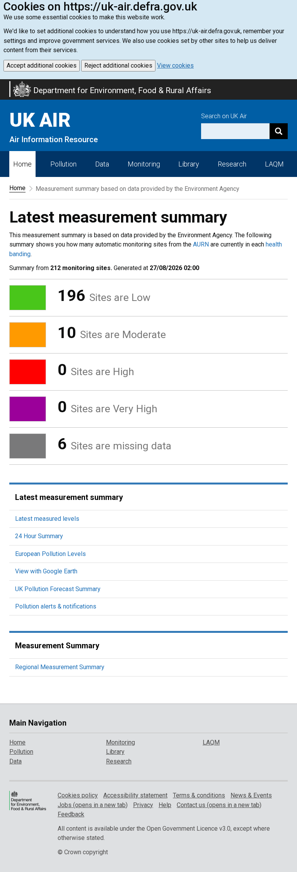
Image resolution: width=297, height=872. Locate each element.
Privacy (143, 805)
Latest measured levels (47, 518)
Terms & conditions (199, 795)
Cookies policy (78, 795)
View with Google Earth (46, 571)
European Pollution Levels (50, 554)
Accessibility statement (135, 795)
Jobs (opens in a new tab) (93, 805)
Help (165, 805)
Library (188, 164)
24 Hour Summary (39, 536)
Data (102, 164)
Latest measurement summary (69, 497)
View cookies (175, 65)
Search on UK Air (224, 116)
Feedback (71, 814)
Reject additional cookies (118, 65)
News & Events (251, 795)
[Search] (279, 131)
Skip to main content (4, 84)
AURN (201, 244)
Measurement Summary (57, 645)
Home (22, 164)
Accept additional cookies (42, 65)
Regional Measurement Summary (59, 667)
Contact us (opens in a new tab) (219, 805)
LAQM (274, 164)
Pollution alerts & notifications (55, 606)
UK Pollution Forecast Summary (58, 589)
